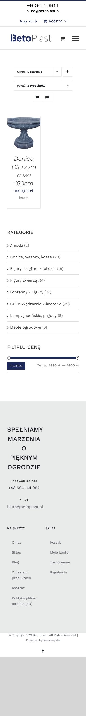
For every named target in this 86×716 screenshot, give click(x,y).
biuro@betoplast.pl (43, 11)
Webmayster (52, 640)
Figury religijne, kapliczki (33, 268)
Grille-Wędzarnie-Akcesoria (35, 304)
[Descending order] (67, 72)
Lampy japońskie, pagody (33, 315)
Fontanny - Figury (26, 292)
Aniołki (16, 245)
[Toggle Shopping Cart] (62, 38)
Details (17, 139)
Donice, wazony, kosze (31, 257)
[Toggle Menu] (75, 38)
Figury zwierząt (24, 280)
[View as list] (47, 97)
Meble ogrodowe (25, 327)
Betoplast (40, 635)
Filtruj (16, 366)
